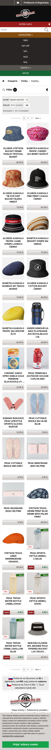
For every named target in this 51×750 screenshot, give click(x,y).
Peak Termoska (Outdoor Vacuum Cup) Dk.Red (37, 376)
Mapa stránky (18, 710)
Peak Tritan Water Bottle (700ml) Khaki (13, 601)
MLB (25, 57)
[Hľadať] (46, 29)
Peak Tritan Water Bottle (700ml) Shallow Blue (13, 647)
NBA (25, 40)
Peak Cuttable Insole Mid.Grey (13, 464)
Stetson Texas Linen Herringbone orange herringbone (13, 557)
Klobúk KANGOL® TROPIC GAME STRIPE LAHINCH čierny (13, 242)
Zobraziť (6, 105)
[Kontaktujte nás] (17, 3)
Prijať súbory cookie (25, 744)
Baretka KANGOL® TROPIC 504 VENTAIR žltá (13, 331)
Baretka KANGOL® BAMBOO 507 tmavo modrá (13, 286)
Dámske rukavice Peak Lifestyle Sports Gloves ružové (13, 422)
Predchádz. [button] (15, 118)
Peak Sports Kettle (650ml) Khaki (37, 601)
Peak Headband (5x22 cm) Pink (13, 509)
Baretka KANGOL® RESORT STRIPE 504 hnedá (38, 241)
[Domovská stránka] (3, 81)
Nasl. (38, 118)
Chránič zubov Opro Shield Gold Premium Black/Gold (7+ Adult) (13, 377)
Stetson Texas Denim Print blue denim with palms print (37, 512)
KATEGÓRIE (26, 35)
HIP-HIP (25, 46)
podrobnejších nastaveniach (13, 736)
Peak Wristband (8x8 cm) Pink (37, 464)
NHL (25, 62)
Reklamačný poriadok (37, 710)
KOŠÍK (25, 24)
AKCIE (25, 73)
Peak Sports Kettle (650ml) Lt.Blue (37, 556)
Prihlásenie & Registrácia (36, 2)
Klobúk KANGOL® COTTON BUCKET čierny (37, 286)
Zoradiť (6, 100)
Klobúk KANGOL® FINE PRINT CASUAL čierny (37, 196)
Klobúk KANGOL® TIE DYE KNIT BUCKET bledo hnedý (13, 197)
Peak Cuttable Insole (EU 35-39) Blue (37, 421)
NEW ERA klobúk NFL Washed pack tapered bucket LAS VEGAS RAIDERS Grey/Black (37, 647)
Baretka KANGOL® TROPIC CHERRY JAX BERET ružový (38, 151)
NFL (25, 51)
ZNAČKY (25, 68)
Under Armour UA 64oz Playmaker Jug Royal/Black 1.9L (37, 332)
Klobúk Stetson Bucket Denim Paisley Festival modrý (13, 152)
